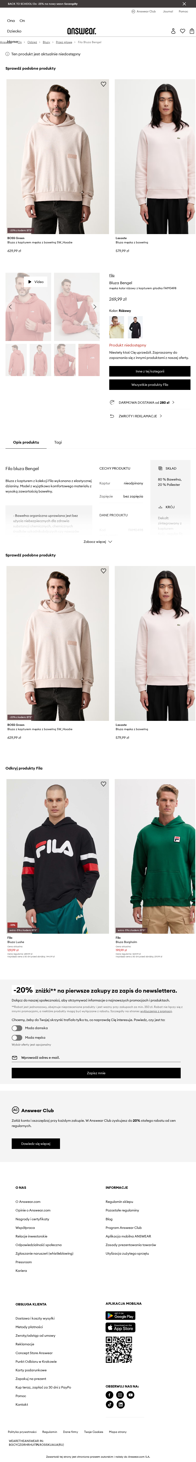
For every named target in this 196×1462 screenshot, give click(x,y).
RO (41, 1444)
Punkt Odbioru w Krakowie (36, 1361)
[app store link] (120, 1326)
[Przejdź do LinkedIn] (121, 1404)
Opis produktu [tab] (26, 442)
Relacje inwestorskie (31, 1236)
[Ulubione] (182, 31)
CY (15, 1444)
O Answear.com (28, 1202)
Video (39, 282)
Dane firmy (70, 1432)
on (22, 20)
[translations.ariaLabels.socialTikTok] (110, 1404)
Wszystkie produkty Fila (149, 385)
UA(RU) (59, 1444)
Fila (111, 275)
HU (31, 1444)
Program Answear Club (124, 1228)
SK (48, 1444)
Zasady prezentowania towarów (131, 1245)
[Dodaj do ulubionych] (103, 84)
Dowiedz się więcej (35, 1144)
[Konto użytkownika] (173, 31)
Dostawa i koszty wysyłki (35, 1318)
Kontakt (22, 1404)
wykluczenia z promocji (156, 1011)
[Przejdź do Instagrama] (120, 1395)
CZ (19, 1444)
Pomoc (21, 1396)
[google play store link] (120, 1315)
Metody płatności (29, 1327)
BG (11, 1444)
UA (52, 1444)
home (12, 41)
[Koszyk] (192, 31)
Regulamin (49, 1432)
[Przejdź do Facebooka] (109, 1395)
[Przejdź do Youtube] (130, 1395)
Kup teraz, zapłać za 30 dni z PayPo (43, 1387)
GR (23, 1444)
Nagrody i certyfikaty (32, 1219)
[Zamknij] (184, 4)
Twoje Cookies (93, 1432)
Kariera (21, 1270)
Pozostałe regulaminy (122, 1210)
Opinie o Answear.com (33, 1210)
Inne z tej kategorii (150, 371)
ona (11, 20)
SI (45, 1444)
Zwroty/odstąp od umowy (35, 1335)
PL (37, 1444)
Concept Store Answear (34, 1353)
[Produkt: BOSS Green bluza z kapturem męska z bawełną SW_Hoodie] (57, 156)
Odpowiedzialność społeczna (39, 1245)
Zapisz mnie (96, 1073)
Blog (109, 1219)
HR (27, 1444)
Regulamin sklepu (119, 1202)
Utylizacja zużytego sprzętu (127, 1253)
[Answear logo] (81, 31)
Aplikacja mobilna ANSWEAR (128, 1236)
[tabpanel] (98, 497)
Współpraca (25, 1228)
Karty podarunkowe (31, 1370)
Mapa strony (118, 1432)
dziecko (14, 31)
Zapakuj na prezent (31, 1379)
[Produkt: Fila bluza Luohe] (57, 856)
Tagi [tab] (58, 442)
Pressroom (24, 1262)
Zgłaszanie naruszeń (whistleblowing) (44, 1253)
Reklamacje (25, 1344)
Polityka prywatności (22, 1432)
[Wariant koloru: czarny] (135, 327)
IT (35, 1444)
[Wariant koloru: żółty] (116, 327)
